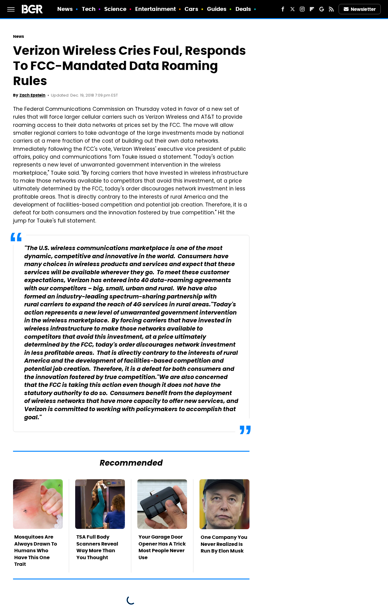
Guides (217, 8)
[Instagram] (302, 9)
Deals (243, 8)
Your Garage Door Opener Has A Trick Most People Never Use (162, 547)
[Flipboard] (311, 9)
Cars (191, 8)
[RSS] (331, 9)
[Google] (321, 9)
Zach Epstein (32, 95)
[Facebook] (282, 9)
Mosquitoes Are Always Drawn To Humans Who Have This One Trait (35, 550)
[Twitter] (292, 9)
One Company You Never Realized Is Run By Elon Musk (224, 544)
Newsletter (363, 9)
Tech (88, 8)
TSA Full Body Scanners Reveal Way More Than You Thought (97, 547)
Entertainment (155, 8)
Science (115, 8)
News (65, 8)
